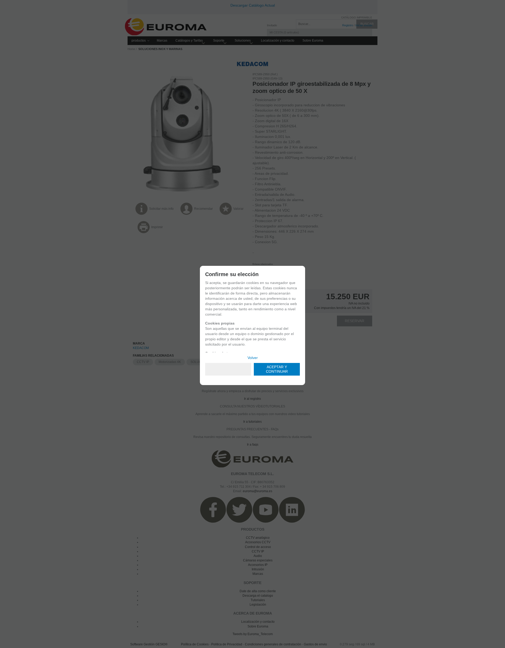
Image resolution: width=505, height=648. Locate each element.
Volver (253, 358)
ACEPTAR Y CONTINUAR (277, 369)
